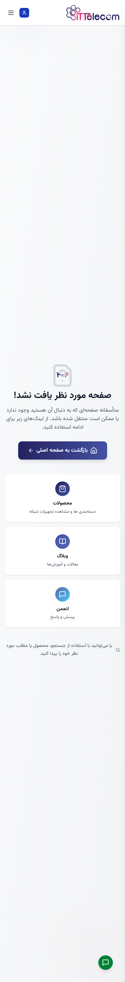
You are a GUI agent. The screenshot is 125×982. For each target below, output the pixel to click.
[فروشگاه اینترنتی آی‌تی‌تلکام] (93, 12)
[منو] (11, 13)
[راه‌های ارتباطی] (105, 962)
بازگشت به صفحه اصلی (62, 450)
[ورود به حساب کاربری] (24, 13)
